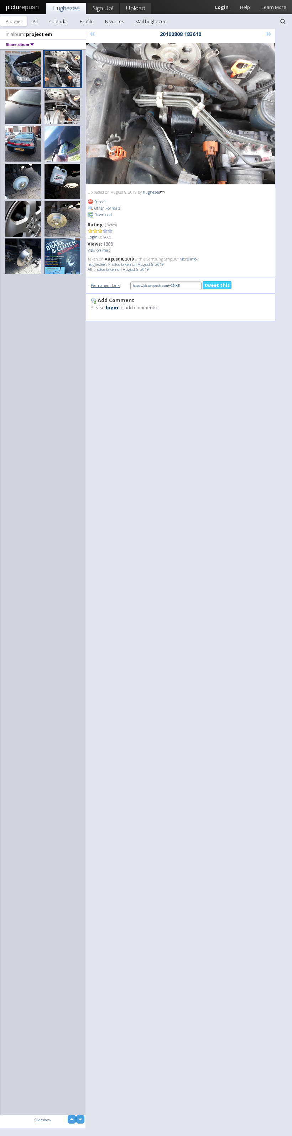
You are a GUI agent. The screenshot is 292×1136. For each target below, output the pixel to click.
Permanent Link (105, 285)
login (112, 307)
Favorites (114, 21)
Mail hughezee (151, 21)
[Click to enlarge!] (180, 113)
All (35, 21)
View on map (99, 250)
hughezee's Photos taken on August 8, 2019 (126, 264)
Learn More (273, 7)
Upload (135, 8)
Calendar (58, 21)
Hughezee (66, 8)
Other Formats (106, 208)
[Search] (282, 21)
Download (102, 214)
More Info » (189, 259)
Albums (13, 21)
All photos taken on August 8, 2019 (118, 269)
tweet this (217, 285)
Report (99, 201)
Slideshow (43, 1119)
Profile (87, 21)
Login (93, 237)
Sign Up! (103, 8)
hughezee (151, 192)
